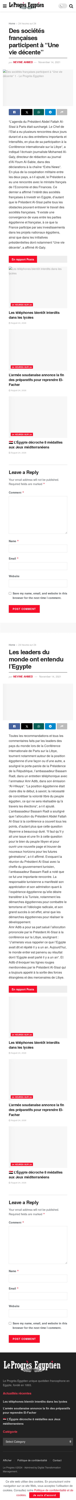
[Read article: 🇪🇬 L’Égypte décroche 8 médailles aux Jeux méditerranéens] (38, 417)
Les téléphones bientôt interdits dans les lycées (34, 315)
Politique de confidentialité (32, 1460)
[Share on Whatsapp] (39, 112)
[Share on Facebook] (14, 112)
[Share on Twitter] (26, 112)
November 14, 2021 (49, 62)
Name (14, 541)
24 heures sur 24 (27, 23)
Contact (57, 1460)
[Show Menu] (5, 6)
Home (12, 23)
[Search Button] (71, 6)
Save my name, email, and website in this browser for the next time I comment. (40, 595)
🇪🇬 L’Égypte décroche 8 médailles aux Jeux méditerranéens (36, 445)
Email (14, 558)
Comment (16, 492)
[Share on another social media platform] (62, 112)
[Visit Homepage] (26, 6)
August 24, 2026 (18, 323)
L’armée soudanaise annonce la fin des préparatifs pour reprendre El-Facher (36, 379)
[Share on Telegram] (50, 112)
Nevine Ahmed (23, 62)
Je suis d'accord (44, 1495)
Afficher (7, 1460)
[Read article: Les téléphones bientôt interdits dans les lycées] (38, 287)
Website (14, 576)
